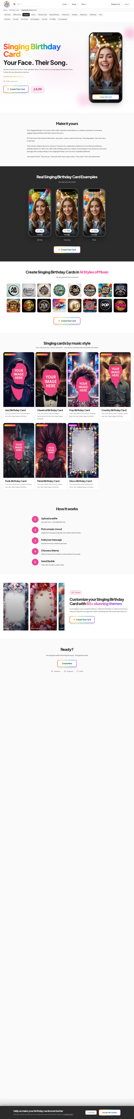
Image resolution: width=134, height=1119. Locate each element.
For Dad (15, 19)
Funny (33, 14)
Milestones (17, 14)
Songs (74, 4)
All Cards (7, 14)
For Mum (7, 19)
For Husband (63, 19)
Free (100, 14)
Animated (93, 14)
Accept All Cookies (109, 1112)
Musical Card (42, 14)
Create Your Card (17, 89)
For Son (44, 19)
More (83, 4)
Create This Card (106, 97)
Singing (26, 14)
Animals (74, 14)
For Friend (24, 19)
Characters (65, 14)
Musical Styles (54, 14)
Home (5, 10)
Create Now (67, 663)
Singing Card (115, 4)
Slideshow (83, 14)
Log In (127, 4)
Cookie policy (68, 1114)
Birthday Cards (14, 10)
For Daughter (35, 19)
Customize (91, 1112)
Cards (64, 4)
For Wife (53, 19)
